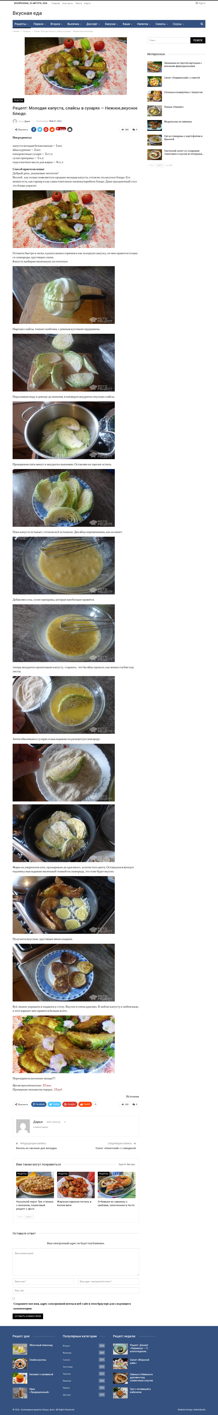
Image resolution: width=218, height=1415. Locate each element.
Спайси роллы (37, 1359)
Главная (56, 3)
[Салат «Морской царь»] (120, 1363)
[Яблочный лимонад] (20, 1349)
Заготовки (68, 1366)
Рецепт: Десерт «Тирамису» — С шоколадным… (139, 1348)
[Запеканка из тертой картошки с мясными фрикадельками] (154, 66)
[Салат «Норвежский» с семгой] (154, 81)
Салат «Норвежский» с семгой (182, 77)
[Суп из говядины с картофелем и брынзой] (154, 140)
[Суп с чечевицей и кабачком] (120, 1392)
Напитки (142, 24)
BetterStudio (199, 1410)
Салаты (160, 24)
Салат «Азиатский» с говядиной (116, 1148)
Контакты (68, 3)
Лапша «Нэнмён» (174, 107)
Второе (55, 24)
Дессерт (91, 24)
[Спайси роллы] (20, 1363)
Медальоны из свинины (178, 121)
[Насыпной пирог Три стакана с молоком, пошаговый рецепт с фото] (35, 1185)
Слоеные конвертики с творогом (183, 92)
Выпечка (73, 24)
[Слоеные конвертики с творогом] (154, 96)
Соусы (177, 24)
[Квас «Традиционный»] (20, 1392)
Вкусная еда (27, 13)
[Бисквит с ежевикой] (20, 1378)
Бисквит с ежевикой (41, 1374)
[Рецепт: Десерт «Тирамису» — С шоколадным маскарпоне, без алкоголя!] (120, 1349)
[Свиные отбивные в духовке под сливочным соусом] (120, 1378)
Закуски (110, 24)
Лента (78, 3)
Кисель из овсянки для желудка (36, 1148)
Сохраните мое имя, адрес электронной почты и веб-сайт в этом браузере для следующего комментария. (72, 1306)
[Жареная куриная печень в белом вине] (76, 1185)
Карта (87, 3)
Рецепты (20, 24)
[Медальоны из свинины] (154, 125)
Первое (38, 24)
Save (62, 129)
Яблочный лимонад (41, 1345)
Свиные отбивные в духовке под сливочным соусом (141, 1377)
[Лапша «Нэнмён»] (154, 110)
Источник (132, 1096)
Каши (126, 24)
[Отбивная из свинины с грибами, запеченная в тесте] (117, 1185)
